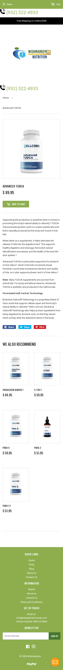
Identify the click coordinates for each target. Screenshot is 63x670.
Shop (31, 564)
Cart (58, 4)
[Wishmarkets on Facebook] (28, 647)
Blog (31, 568)
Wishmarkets (34, 656)
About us (31, 573)
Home (6, 97)
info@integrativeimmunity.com (31, 618)
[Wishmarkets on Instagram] (33, 647)
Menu (10, 4)
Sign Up (54, 636)
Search (31, 589)
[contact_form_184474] (55, 662)
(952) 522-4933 (22, 12)
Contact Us (31, 577)
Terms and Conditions (31, 602)
